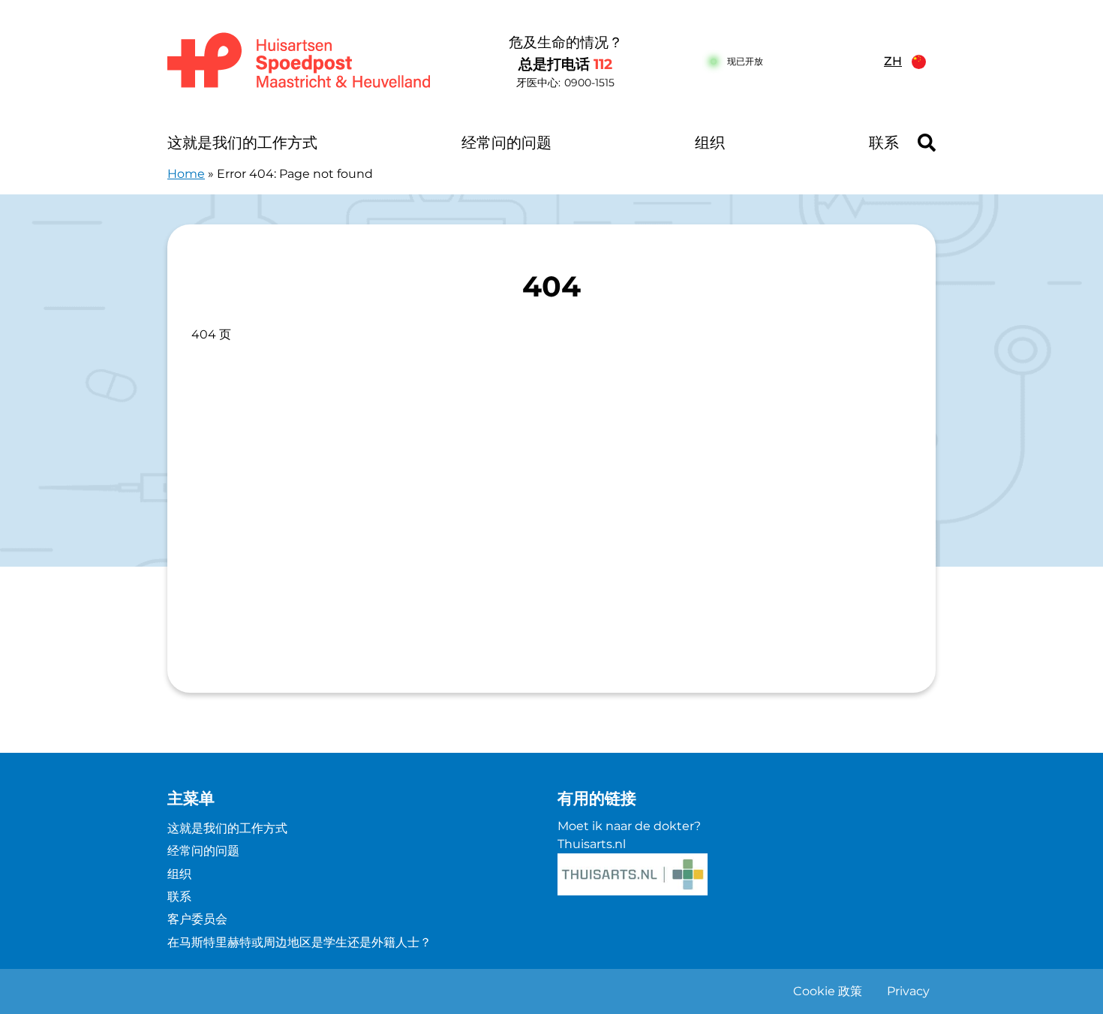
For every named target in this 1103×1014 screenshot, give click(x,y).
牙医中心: (565, 82)
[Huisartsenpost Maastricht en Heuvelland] (299, 61)
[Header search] (927, 142)
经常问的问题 (506, 143)
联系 (884, 143)
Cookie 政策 (827, 991)
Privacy (908, 991)
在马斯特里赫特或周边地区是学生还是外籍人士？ (299, 942)
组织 (710, 143)
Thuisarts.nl (592, 844)
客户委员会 (197, 919)
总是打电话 (565, 64)
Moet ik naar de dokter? (629, 826)
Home (186, 174)
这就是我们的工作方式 (242, 143)
